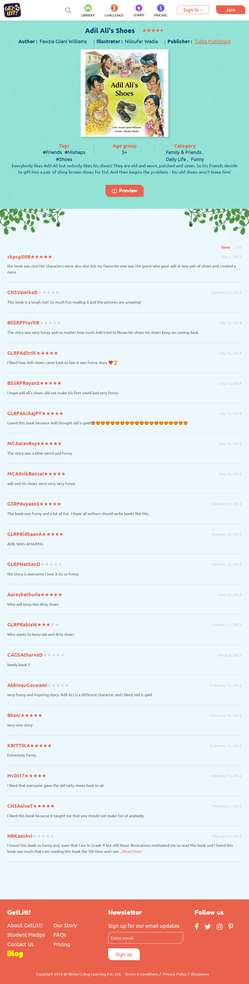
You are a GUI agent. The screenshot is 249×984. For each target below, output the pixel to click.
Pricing (61, 944)
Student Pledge (26, 934)
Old (238, 247)
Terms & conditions (141, 973)
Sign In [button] (191, 10)
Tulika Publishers (213, 41)
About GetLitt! (25, 925)
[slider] (153, 30)
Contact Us (20, 944)
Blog (15, 953)
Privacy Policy (175, 973)
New (225, 247)
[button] (160, 11)
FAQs (59, 934)
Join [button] (231, 10)
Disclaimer (200, 973)
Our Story (65, 925)
